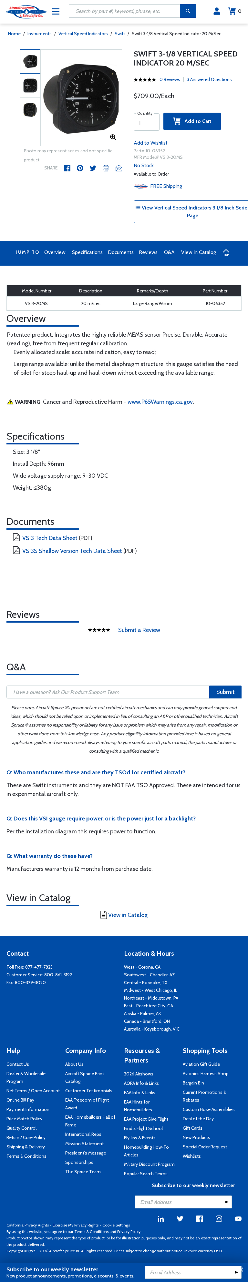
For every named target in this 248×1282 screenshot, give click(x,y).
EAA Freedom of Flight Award (87, 1104)
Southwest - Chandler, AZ (149, 975)
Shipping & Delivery (25, 1147)
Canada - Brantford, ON (147, 1021)
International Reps (83, 1134)
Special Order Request (205, 1147)
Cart (240, 11)
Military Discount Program (149, 1164)
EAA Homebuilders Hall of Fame (90, 1121)
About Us (74, 1064)
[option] (81, 98)
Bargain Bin (193, 1083)
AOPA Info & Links (141, 1083)
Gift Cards (192, 1128)
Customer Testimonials (88, 1091)
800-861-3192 (58, 975)
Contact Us (17, 1064)
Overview (55, 252)
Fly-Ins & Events (140, 1138)
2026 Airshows (138, 1074)
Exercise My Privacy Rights (75, 1225)
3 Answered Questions (209, 79)
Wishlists (192, 1156)
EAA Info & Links (139, 1092)
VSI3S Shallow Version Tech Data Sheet (72, 551)
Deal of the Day (198, 1119)
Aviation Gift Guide (201, 1064)
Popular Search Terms (146, 1173)
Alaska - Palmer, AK (142, 1013)
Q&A (169, 252)
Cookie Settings (116, 1225)
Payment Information (27, 1109)
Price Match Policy (24, 1119)
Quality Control (21, 1128)
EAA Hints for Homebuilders (138, 1106)
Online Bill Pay (20, 1100)
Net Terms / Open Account (33, 1091)
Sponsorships (79, 1162)
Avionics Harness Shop (206, 1073)
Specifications (87, 252)
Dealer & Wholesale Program (26, 1077)
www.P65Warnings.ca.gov (160, 402)
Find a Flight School (143, 1128)
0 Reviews (170, 79)
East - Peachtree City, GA (148, 1006)
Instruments (39, 33)
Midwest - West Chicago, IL (150, 990)
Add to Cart (196, 121)
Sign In (216, 11)
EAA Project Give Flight (146, 1119)
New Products (196, 1137)
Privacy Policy (128, 1231)
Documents (121, 252)
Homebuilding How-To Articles (146, 1151)
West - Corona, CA (142, 967)
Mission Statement (84, 1143)
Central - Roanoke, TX (145, 982)
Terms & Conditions (26, 1156)
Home (14, 33)
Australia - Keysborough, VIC (152, 1029)
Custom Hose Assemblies (209, 1109)
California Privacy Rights (27, 1225)
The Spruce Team (83, 1172)
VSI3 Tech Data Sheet (50, 538)
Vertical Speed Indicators (83, 33)
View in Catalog (198, 252)
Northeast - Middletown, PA (151, 998)
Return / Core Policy (26, 1137)
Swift (120, 33)
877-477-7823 (39, 967)
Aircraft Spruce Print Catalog (84, 1077)
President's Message (85, 1153)
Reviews (148, 252)
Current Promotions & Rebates (204, 1096)
